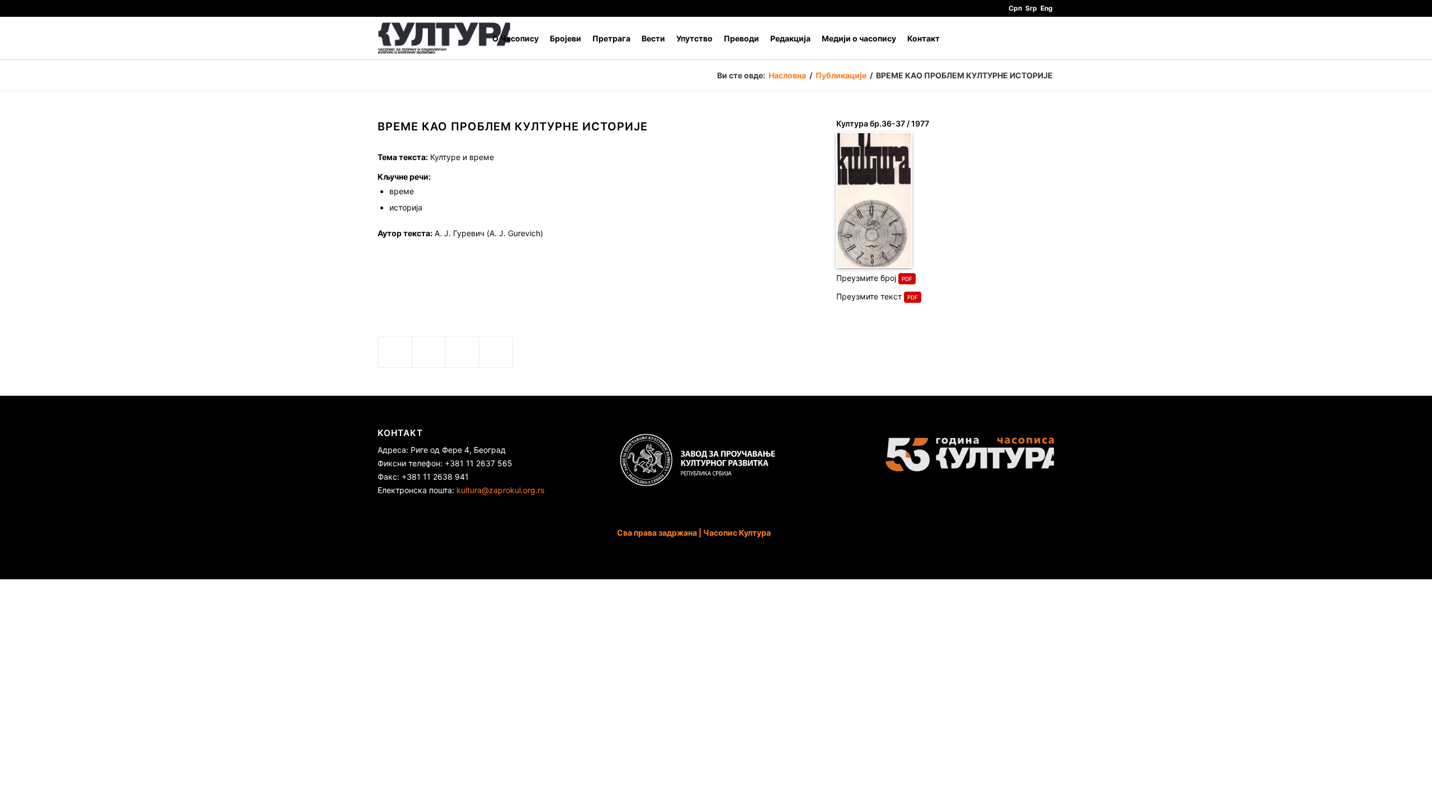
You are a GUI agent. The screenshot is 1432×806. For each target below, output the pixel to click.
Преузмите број (866, 278)
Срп (1015, 8)
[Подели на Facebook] (395, 352)
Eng (1046, 8)
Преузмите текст (869, 296)
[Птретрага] (1043, 38)
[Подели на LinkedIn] (462, 352)
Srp (1031, 8)
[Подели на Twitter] (428, 352)
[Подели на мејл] (495, 352)
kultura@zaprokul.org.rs (500, 490)
